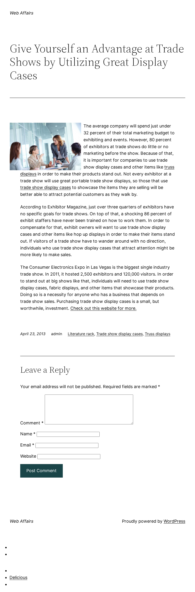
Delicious (18, 577)
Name (27, 433)
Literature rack (81, 333)
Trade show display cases (119, 333)
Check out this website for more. (103, 308)
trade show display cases (45, 187)
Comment (32, 422)
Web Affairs (21, 12)
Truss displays (157, 333)
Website (28, 456)
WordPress (174, 521)
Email (27, 444)
